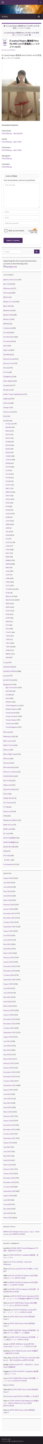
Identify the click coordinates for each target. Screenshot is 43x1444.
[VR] (5, 816)
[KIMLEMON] (8, 667)
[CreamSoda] (8, 341)
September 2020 (9, 1191)
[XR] (4, 851)
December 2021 (9, 1125)
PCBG (8, 593)
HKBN (8, 517)
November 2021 (9, 1129)
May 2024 (6, 997)
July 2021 (6, 1147)
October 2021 (8, 1134)
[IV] (4, 421)
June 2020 (7, 1204)
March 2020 (7, 1218)
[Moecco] (6, 750)
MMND (8, 560)
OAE (7, 571)
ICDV (8, 521)
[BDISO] (6, 297)
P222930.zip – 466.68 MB (12, 133)
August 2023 (8, 1037)
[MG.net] (6, 732)
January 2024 (8, 1015)
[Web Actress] (8, 825)
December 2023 (9, 1019)
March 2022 (7, 1112)
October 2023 (8, 1028)
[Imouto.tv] (7, 412)
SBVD (8, 607)
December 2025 (9, 913)
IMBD (8, 524)
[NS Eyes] (6, 758)
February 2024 (8, 1010)
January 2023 (8, 1068)
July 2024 (6, 988)
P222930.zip (7, 158)
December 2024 (9, 966)
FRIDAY (8, 702)
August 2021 (8, 1143)
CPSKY (8, 460)
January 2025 (8, 962)
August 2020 (8, 1196)
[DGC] (5, 346)
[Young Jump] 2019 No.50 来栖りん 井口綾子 (23, 1396)
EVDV (8, 499)
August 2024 (8, 984)
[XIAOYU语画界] (9, 838)
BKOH (8, 438)
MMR (8, 564)
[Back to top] (38, 1439)
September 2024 (9, 979)
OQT (8, 585)
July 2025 (6, 935)
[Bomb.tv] (6, 319)
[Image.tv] (7, 407)
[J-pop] (5, 662)
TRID (8, 636)
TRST (8, 643)
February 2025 (8, 957)
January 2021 (8, 1173)
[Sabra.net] (7, 785)
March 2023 (7, 1059)
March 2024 (7, 1006)
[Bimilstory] (7, 310)
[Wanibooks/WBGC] (10, 820)
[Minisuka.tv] (7, 736)
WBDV (8, 654)
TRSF (8, 639)
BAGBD (8, 427)
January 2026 (8, 909)
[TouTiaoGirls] (8, 803)
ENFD (8, 492)
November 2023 (9, 1024)
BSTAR (8, 445)
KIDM (8, 535)
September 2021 (9, 1138)
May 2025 (6, 944)
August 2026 (8, 878)
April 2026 (7, 896)
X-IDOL (5, 16)
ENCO (8, 488)
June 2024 (7, 993)
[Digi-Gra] (6, 350)
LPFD (8, 550)
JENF (7, 528)
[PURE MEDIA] (8, 776)
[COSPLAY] (11, 50)
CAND (8, 456)
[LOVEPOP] (7, 680)
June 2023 (7, 1046)
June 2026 (7, 887)
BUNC (8, 449)
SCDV (8, 611)
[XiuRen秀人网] (8, 847)
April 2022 (7, 1107)
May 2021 (6, 1156)
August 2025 (8, 931)
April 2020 (7, 1213)
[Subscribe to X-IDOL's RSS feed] (3, 2)
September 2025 (9, 927)
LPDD (8, 546)
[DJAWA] (6, 354)
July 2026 (6, 883)
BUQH (8, 452)
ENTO (8, 496)
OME (7, 578)
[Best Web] (7, 306)
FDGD (8, 503)
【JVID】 (6, 860)
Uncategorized (8, 864)
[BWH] (5, 324)
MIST (8, 553)
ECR (7, 470)
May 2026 (6, 891)
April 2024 (7, 1002)
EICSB (8, 481)
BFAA (8, 431)
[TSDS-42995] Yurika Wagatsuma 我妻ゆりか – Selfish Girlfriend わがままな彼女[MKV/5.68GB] (21, 1403)
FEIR (7, 506)
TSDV (8, 647)
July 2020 (6, 1200)
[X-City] (6, 833)
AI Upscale (10, 424)
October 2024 (8, 975)
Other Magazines (12, 705)
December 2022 (9, 1072)
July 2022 (6, 1094)
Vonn (5, 50)
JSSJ (7, 532)
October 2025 (8, 922)
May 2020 (6, 1209)
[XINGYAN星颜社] (9, 842)
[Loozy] (5, 676)
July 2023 (6, 1041)
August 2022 (8, 1090)
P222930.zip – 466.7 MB (11, 142)
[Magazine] (7, 684)
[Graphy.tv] (7, 390)
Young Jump (10, 723)
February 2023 (8, 1063)
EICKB (8, 478)
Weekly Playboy (11, 709)
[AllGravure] (7, 288)
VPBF (8, 650)
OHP (7, 575)
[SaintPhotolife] (9, 789)
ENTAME (9, 691)
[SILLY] (5, 794)
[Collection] (7, 328)
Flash (7, 698)
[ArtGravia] (7, 293)
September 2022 (9, 1085)
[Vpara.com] (7, 811)
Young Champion (12, 716)
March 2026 (7, 900)
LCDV (8, 542)
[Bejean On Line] (9, 302)
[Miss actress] (8, 741)
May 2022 (6, 1103)
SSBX (8, 621)
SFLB (7, 614)
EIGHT (8, 485)
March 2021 (7, 1165)
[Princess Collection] (10, 772)
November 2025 (9, 918)
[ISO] (5, 416)
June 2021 (7, 1151)
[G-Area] (6, 372)
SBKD (8, 603)
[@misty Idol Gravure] (11, 280)
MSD (7, 568)
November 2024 (9, 971)
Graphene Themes (17, 1441)
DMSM (8, 463)
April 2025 (7, 949)
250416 (11, 1385)
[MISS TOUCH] (8, 745)
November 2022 (9, 1076)
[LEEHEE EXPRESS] (10, 671)
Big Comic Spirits (12, 687)
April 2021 (7, 1160)
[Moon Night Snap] (10, 754)
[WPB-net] (7, 829)
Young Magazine (11, 727)
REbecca (9, 596)
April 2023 (7, 1054)
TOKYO (9, 632)
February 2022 (8, 1116)
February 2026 (8, 905)
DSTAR (8, 467)
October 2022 (8, 1081)
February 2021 (8, 1169)
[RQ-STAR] (7, 781)
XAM (7, 657)
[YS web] (6, 855)
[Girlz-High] (7, 381)
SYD (7, 629)
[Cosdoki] (6, 332)
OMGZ (8, 582)
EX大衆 (8, 695)
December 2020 (9, 1178)
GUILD (8, 514)
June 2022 (7, 1099)
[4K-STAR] (7, 284)
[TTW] (5, 807)
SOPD (8, 618)
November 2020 (9, 1182)
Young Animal (10, 713)
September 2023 (9, 1032)
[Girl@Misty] (7, 377)
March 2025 (7, 953)
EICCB (8, 474)
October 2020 (8, 1187)
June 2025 (7, 940)
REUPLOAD (10, 600)
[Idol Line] (6, 403)
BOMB (8, 442)
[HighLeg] (6, 399)
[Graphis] (6, 385)
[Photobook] (7, 767)
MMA (8, 557)
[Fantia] (6, 368)
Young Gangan (11, 720)
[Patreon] (6, 763)
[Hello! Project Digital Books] (13, 394)
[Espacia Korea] (8, 359)
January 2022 (8, 1121)
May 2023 (6, 1050)
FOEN (8, 510)
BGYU (8, 434)
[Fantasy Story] (8, 363)
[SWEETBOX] (8, 798)
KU (7, 539)
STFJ (7, 625)
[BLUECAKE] (8, 315)
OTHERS (9, 589)
